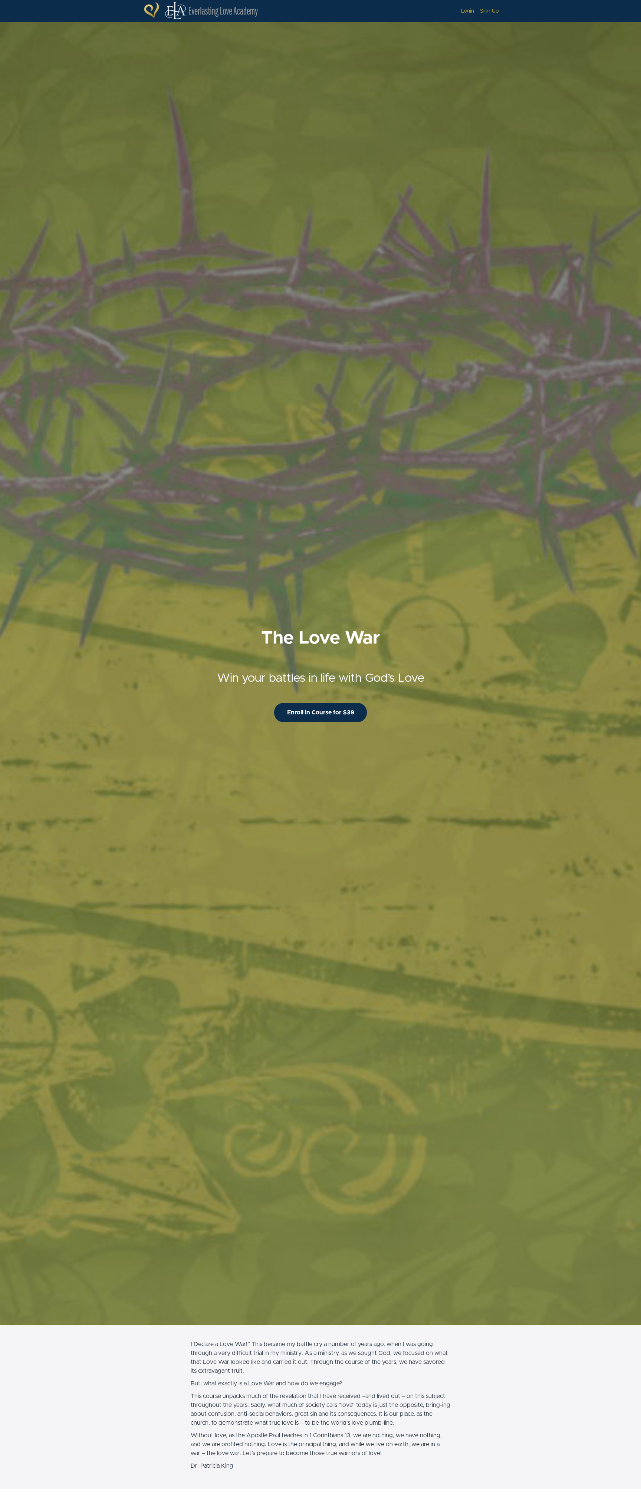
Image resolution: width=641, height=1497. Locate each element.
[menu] (477, 11)
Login (467, 11)
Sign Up (489, 11)
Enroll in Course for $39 (320, 712)
